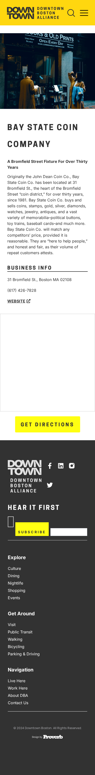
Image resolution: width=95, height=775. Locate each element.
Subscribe (32, 532)
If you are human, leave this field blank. (66, 522)
